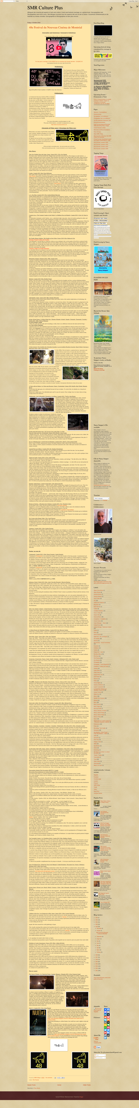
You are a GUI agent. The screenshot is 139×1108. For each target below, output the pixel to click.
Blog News (96, 604)
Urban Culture (97, 761)
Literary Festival (97, 692)
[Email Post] (55, 1077)
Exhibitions (96, 648)
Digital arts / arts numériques (100, 636)
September (99, 936)
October (99, 930)
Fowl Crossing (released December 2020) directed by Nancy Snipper (102, 125)
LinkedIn (96, 781)
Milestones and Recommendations (102, 129)
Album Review (97, 592)
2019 (96, 926)
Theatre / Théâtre (98, 755)
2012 (96, 968)
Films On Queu (97, 131)
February (99, 952)
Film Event (96, 656)
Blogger (81, 1096)
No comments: (49, 1077)
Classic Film (97, 614)
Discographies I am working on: (101, 116)
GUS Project (97, 676)
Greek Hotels (97, 670)
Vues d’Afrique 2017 (105, 902)
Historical (96, 678)
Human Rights (97, 682)
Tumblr (95, 787)
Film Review (97, 660)
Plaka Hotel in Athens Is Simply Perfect (105, 801)
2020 (96, 924)
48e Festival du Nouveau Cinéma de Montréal (55, 27)
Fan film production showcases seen (102, 120)
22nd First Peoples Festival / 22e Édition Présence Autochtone (105, 824)
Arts (95, 600)
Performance (97, 724)
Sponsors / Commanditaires (100, 112)
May (98, 945)
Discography (97, 638)
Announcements (97, 114)
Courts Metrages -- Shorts (100, 623)
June (98, 943)
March (98, 950)
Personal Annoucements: (99, 122)
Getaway (96, 668)
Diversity (96, 640)
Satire (95, 735)
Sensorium (96, 737)
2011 (96, 970)
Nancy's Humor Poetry (99, 712)
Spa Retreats (97, 745)
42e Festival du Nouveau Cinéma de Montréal (105, 836)
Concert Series (97, 621)
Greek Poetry (97, 672)
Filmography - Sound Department (101, 664)
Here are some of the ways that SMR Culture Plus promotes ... (102, 136)
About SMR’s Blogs (98, 133)
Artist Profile (97, 598)
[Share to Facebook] (62, 1078)
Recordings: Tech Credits (100, 728)
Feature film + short (98, 652)
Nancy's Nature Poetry (99, 714)
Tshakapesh (39, 567)
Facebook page (97, 779)
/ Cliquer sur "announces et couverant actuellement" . (102, 102)
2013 (96, 966)
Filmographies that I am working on (102, 118)
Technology (96, 750)
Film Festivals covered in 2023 (101, 146)
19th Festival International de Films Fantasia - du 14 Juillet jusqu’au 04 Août (105, 848)
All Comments (99, 1057)
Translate (105, 500)
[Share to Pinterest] (64, 1078)
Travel (95, 759)
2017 (96, 957)
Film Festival (36, 1080)
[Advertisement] (103, 397)
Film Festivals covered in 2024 (101, 148)
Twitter (95, 789)
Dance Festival (97, 634)
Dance (95, 632)
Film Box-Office (97, 654)
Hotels (95, 680)
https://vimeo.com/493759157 (101, 225)
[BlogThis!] (59, 1078)
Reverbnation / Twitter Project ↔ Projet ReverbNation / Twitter (101, 733)
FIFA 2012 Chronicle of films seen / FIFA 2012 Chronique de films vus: (105, 883)
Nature (95, 718)
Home (59, 1085)
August (98, 938)
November (99, 928)
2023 (96, 917)
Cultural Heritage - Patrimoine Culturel (102, 627)
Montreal (96, 700)
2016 (96, 959)
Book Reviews (97, 606)
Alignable (96, 775)
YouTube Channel (98, 793)
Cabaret (95, 608)
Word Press (96, 791)
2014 (96, 964)
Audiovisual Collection (99, 602)
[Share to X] (61, 1078)
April (98, 947)
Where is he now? (98, 765)
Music (95, 702)
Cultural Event (97, 625)
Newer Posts (31, 1085)
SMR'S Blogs (97, 785)
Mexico (95, 696)
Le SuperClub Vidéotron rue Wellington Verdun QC (100, 689)
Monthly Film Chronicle (99, 698)
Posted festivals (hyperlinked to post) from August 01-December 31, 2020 (102, 140)
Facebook (96, 777)
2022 (96, 920)
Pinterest (96, 783)
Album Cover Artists (98, 590)
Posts (97, 1055)
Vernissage (96, 763)
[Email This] (58, 1078)
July (98, 941)
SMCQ (95, 743)
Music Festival (97, 704)
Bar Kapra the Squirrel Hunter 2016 (104, 894)
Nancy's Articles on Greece (100, 710)
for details (100, 100)
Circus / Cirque (97, 612)
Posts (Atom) (37, 1088)
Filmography (97, 662)
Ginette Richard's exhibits (100, 127)
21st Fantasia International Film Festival (104, 813)
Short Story (96, 739)
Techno (95, 747)
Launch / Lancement (98, 686)
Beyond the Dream (98, 368)
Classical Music (97, 616)
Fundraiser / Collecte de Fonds (101, 666)
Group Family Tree (98, 674)
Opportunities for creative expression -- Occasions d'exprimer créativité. (103, 721)
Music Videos (97, 706)
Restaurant (96, 730)
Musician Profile (97, 708)
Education (96, 646)
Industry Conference (98, 684)
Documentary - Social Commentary (102, 642)
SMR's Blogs (97, 1038)
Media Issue (97, 694)
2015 (96, 961)
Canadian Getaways (98, 610)
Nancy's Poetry (97, 716)
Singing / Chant (97, 741)
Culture (95, 630)
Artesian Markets (98, 596)
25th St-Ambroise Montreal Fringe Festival (104, 860)
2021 (96, 922)
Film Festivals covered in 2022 (101, 144)
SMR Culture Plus (45, 7)
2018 (96, 955)
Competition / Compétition (100, 619)
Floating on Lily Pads (99, 370)
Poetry (95, 726)
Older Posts (87, 1085)
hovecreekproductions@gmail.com (102, 485)
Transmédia (96, 757)
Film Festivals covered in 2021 (101, 142)
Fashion (95, 650)
